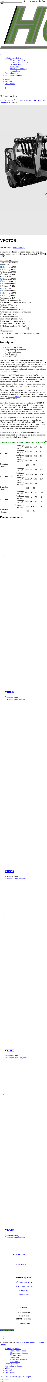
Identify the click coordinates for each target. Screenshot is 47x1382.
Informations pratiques (13, 1366)
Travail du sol (31, 100)
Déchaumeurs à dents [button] (23, 1282)
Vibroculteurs (15, 1362)
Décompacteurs (15, 1355)
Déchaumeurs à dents (18, 1351)
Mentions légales (22, 1342)
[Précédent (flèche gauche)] (1, 1381)
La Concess (4, 100)
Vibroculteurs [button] (23, 1295)
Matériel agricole (17, 100)
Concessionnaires (11, 1364)
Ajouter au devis (6, 331)
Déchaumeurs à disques (19, 1353)
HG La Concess (14, 397)
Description (9, 337)
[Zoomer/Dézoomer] (1, 1379)
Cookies (3, 1345)
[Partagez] (6, 1379)
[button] (20, 1254)
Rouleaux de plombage (31, 333)
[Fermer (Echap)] (8, 1379)
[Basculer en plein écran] (3, 1379)
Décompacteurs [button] (23, 1290)
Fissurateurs (14, 1357)
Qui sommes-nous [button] (23, 1323)
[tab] (26, 337)
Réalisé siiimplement (37, 1342)
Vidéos (7, 1368)
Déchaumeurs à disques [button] (24, 1286)
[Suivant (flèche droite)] (3, 1381)
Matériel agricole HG (13, 1349)
